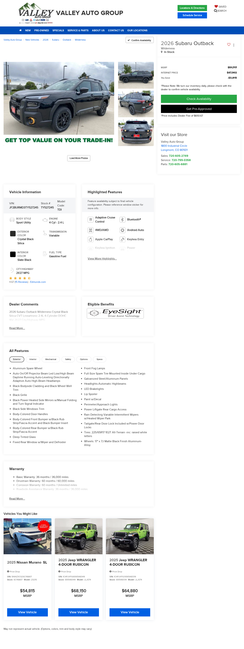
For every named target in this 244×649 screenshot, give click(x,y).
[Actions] (234, 45)
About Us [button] (98, 30)
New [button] (28, 30)
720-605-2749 (178, 156)
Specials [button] (58, 30)
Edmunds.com (38, 281)
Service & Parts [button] (78, 30)
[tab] (16, 359)
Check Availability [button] (199, 99)
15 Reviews (21, 281)
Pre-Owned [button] (41, 30)
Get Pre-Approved (199, 109)
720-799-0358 (181, 160)
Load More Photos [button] (79, 158)
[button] (59, 104)
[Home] (20, 30)
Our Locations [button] (137, 30)
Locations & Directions (192, 7)
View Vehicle (27, 612)
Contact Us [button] (116, 30)
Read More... (17, 328)
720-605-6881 (177, 164)
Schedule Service (192, 15)
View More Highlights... (102, 258)
